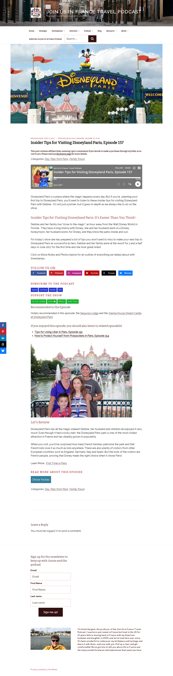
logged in (52, 530)
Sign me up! (51, 612)
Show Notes (40, 479)
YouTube (43, 290)
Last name (36, 596)
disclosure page (63, 154)
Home (31, 31)
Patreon (62, 301)
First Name (36, 583)
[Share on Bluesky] (3, 350)
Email (34, 570)
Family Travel (76, 158)
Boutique (43, 31)
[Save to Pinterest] (3, 332)
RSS (60, 290)
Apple (34, 290)
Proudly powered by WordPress (44, 670)
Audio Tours (73, 301)
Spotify (53, 290)
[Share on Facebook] (3, 325)
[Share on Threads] (3, 344)
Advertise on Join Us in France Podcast (45, 39)
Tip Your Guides (38, 301)
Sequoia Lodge (89, 313)
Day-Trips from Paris (56, 158)
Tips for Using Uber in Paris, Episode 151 (59, 331)
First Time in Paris (56, 463)
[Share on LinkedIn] (3, 338)
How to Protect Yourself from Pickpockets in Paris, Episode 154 (72, 335)
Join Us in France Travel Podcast (94, 11)
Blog (99, 31)
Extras (50, 301)
